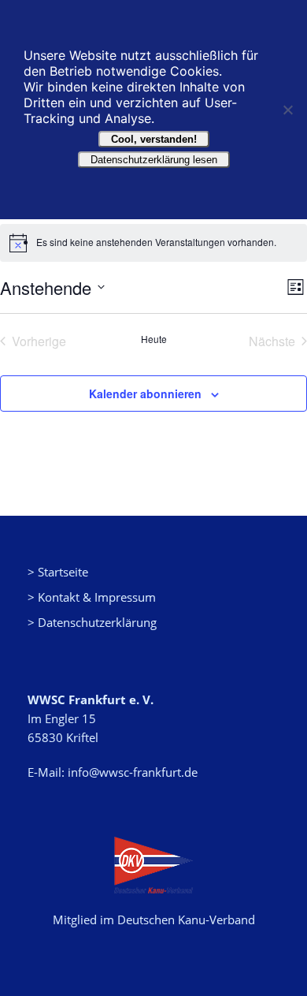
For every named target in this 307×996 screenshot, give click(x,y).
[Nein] (287, 110)
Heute (154, 339)
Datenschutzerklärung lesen (154, 160)
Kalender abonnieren (145, 393)
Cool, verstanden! (154, 139)
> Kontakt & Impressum (92, 597)
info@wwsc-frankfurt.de (133, 772)
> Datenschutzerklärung (92, 622)
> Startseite (58, 572)
